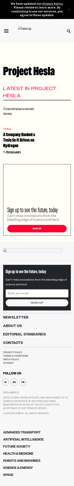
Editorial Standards (24, 334)
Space (8, 475)
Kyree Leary (13, 151)
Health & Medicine (18, 454)
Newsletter (15, 317)
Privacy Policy (52, 4)
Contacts (13, 343)
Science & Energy (18, 468)
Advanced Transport (22, 432)
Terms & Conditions (15, 356)
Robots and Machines (21, 461)
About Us (12, 326)
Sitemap (8, 363)
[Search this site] (69, 31)
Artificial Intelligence (23, 439)
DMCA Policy (11, 359)
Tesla (7, 129)
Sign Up (37, 228)
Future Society (16, 446)
